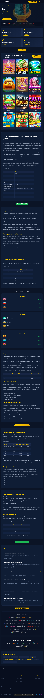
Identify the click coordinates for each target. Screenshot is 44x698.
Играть (2, 678)
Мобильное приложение (8, 659)
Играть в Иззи (22, 49)
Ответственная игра (19, 659)
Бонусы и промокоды (24, 657)
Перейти (5, 34)
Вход (40, 1)
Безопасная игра (38, 678)
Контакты (36, 659)
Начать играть (7, 19)
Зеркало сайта (6, 657)
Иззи (7, 1)
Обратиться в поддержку (22, 608)
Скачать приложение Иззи (22, 425)
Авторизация (33, 657)
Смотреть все (36, 56)
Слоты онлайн (14, 657)
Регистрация (33, 1)
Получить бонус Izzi (22, 203)
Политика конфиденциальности (10, 661)
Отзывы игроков (29, 659)
